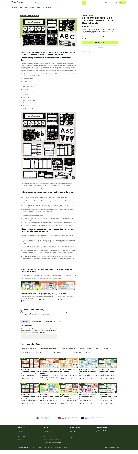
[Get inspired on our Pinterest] (106, 431)
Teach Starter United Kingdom (52, 442)
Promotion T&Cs (48, 447)
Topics (39, 7)
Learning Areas (24, 7)
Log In (65, 447)
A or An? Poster (62, 293)
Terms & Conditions (37, 447)
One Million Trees (25, 434)
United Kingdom (25, 447)
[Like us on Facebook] (101, 431)
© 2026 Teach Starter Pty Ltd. (111, 447)
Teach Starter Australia (50, 437)
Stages (32, 7)
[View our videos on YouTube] (103, 431)
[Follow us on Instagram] (99, 431)
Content (95, 3)
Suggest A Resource (75, 437)
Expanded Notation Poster (47, 293)
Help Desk (73, 431)
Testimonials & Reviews (24, 437)
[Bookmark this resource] (84, 51)
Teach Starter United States (52, 440)
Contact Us (73, 434)
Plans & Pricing (48, 431)
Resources (15, 7)
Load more (68, 408)
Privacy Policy (58, 447)
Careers (20, 440)
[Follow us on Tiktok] (97, 431)
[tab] (25, 322)
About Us (20, 431)
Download (99, 42)
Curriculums (47, 434)
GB (108, 3)
